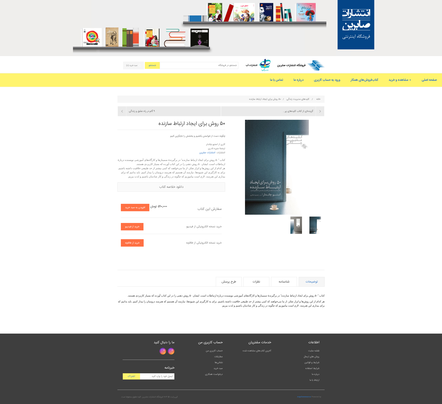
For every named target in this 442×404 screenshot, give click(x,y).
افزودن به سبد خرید (135, 207)
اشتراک (131, 376)
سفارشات (218, 357)
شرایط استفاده (312, 368)
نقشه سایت (313, 351)
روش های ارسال (311, 357)
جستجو (152, 65)
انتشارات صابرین (207, 153)
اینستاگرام (171, 351)
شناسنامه (284, 281)
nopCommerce (304, 397)
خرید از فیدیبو (132, 227)
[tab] (312, 282)
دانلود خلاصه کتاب (171, 187)
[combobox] (199, 65)
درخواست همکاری (214, 374)
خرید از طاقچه (132, 243)
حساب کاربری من (214, 351)
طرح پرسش (229, 281)
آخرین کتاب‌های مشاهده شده (257, 351)
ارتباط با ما (314, 380)
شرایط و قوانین (311, 363)
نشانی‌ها (219, 363)
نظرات (256, 281)
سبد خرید (218, 368)
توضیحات (312, 281)
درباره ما (315, 374)
